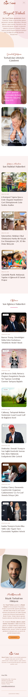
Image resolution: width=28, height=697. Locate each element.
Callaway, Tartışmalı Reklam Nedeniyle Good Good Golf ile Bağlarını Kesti (13, 415)
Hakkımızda (14, 637)
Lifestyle (7, 81)
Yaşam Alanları (8, 174)
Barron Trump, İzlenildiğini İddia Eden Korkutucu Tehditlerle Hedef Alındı (12, 340)
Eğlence (6, 314)
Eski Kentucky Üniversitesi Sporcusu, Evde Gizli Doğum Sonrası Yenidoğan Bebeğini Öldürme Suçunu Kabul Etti (13, 92)
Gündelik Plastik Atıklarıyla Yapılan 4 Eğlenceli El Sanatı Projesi (13, 277)
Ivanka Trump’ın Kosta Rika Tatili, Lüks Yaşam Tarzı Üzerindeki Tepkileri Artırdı (13, 529)
